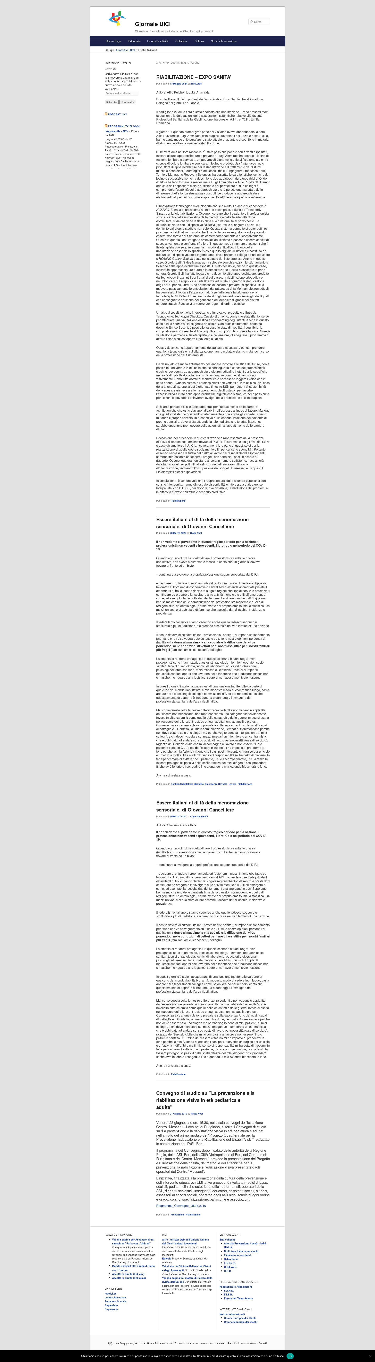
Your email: (111, 89)
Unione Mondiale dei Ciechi (240, 1322)
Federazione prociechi (237, 1255)
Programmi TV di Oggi (124, 126)
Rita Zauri (196, 83)
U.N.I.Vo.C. (230, 1267)
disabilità (199, 784)
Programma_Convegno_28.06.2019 (181, 1205)
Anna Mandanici (199, 816)
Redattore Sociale (115, 1301)
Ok (290, 1356)
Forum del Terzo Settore (238, 1298)
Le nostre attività (157, 41)
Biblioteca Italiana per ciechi (241, 1251)
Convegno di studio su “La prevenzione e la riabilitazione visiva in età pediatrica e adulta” (205, 1099)
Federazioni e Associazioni (236, 1286)
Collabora (181, 41)
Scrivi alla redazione (224, 41)
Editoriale (134, 41)
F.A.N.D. (229, 1290)
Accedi (263, 1343)
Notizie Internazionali (232, 1314)
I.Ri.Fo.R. (229, 1263)
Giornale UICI (153, 24)
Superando (111, 1309)
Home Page (113, 41)
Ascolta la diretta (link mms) (129, 1278)
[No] (370, 1356)
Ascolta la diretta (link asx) (128, 1274)
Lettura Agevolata (115, 1297)
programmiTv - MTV (116, 131)
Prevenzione (178, 1214)
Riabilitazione (178, 500)
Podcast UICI (117, 114)
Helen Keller (231, 1259)
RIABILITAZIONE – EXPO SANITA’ (193, 77)
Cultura (199, 41)
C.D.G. (228, 1271)
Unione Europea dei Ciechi (240, 1318)
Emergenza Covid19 (216, 784)
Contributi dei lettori (182, 784)
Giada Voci (196, 533)
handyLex (110, 1293)
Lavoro (232, 784)
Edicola (166, 1258)
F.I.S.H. (228, 1294)
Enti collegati (228, 1239)
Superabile (111, 1305)
